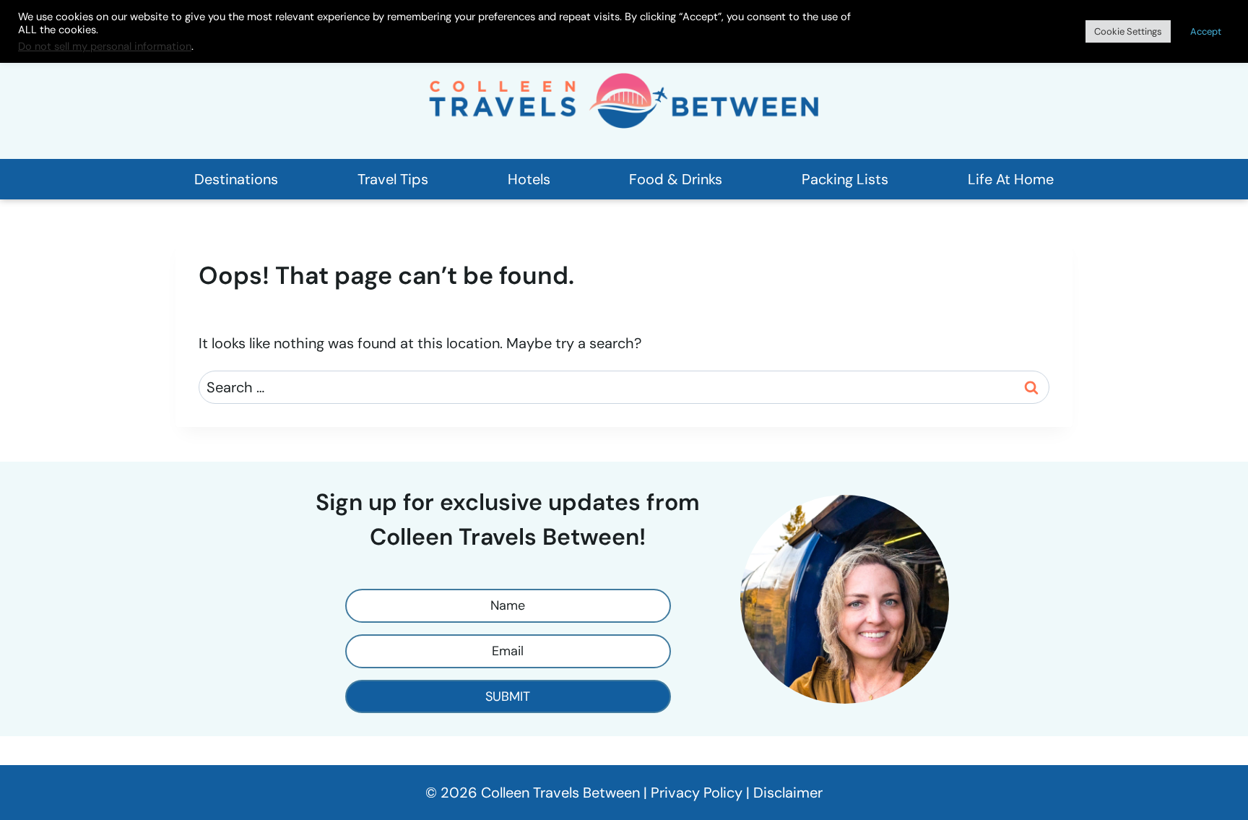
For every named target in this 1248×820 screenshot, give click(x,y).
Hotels (529, 179)
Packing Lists (845, 179)
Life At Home (1011, 179)
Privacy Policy (696, 792)
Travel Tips (393, 179)
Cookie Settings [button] (1128, 31)
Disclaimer (788, 792)
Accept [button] (1205, 31)
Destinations (236, 179)
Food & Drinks (675, 179)
